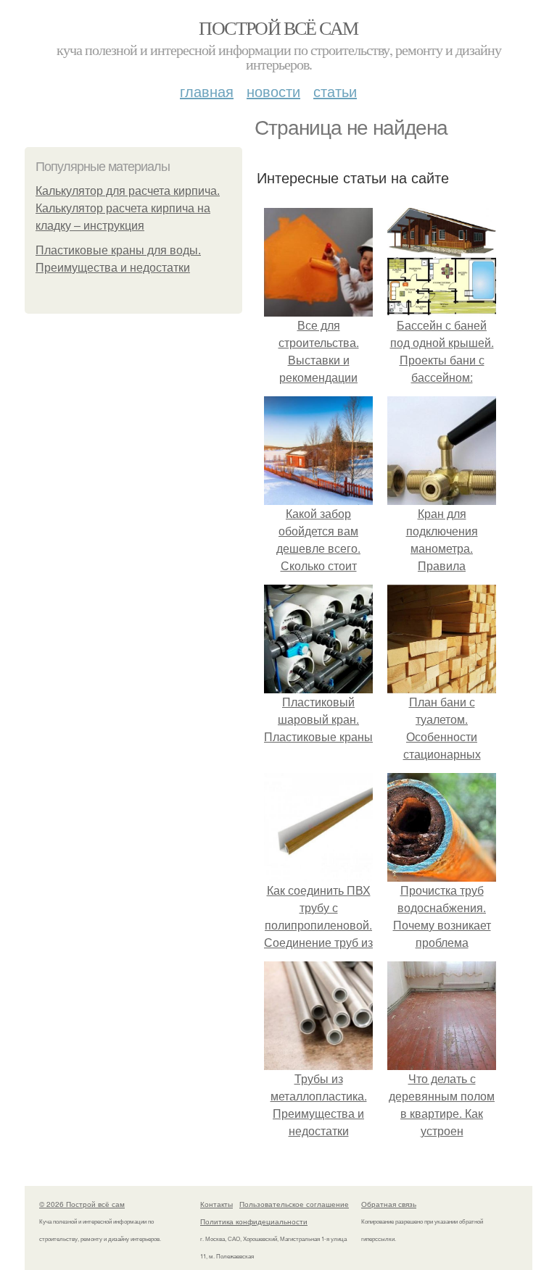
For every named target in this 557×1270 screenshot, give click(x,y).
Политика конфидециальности (254, 1221)
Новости (273, 90)
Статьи (335, 90)
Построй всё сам (278, 27)
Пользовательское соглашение (294, 1204)
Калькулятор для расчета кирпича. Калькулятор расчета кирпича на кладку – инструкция (128, 208)
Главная (207, 90)
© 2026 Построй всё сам (82, 1204)
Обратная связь (388, 1204)
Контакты (216, 1204)
